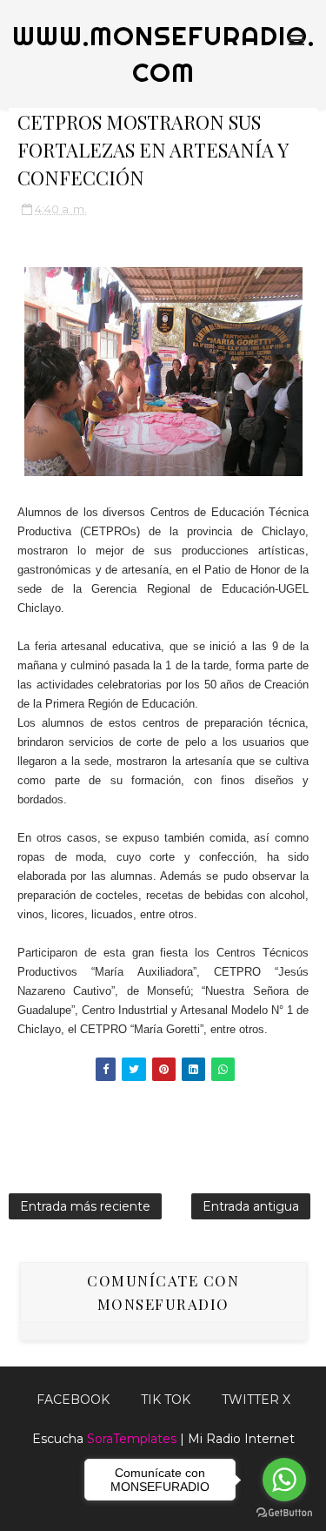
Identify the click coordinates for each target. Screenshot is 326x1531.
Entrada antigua (251, 1206)
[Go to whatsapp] (284, 1479)
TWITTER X (256, 1399)
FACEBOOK (73, 1399)
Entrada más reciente (85, 1206)
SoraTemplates (131, 1439)
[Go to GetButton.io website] (284, 1513)
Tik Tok (165, 1399)
